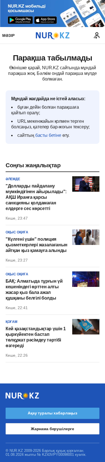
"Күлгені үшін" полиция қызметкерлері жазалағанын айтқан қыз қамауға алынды (36, 245)
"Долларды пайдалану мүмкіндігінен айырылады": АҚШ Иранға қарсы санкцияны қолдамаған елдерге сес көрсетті (36, 197)
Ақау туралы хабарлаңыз (52, 413)
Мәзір (8, 35)
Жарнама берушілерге (52, 429)
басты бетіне (48, 135)
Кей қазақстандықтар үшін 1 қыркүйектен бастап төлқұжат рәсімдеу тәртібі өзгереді (36, 337)
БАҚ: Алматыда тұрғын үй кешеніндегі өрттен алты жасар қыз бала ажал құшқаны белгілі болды (34, 289)
